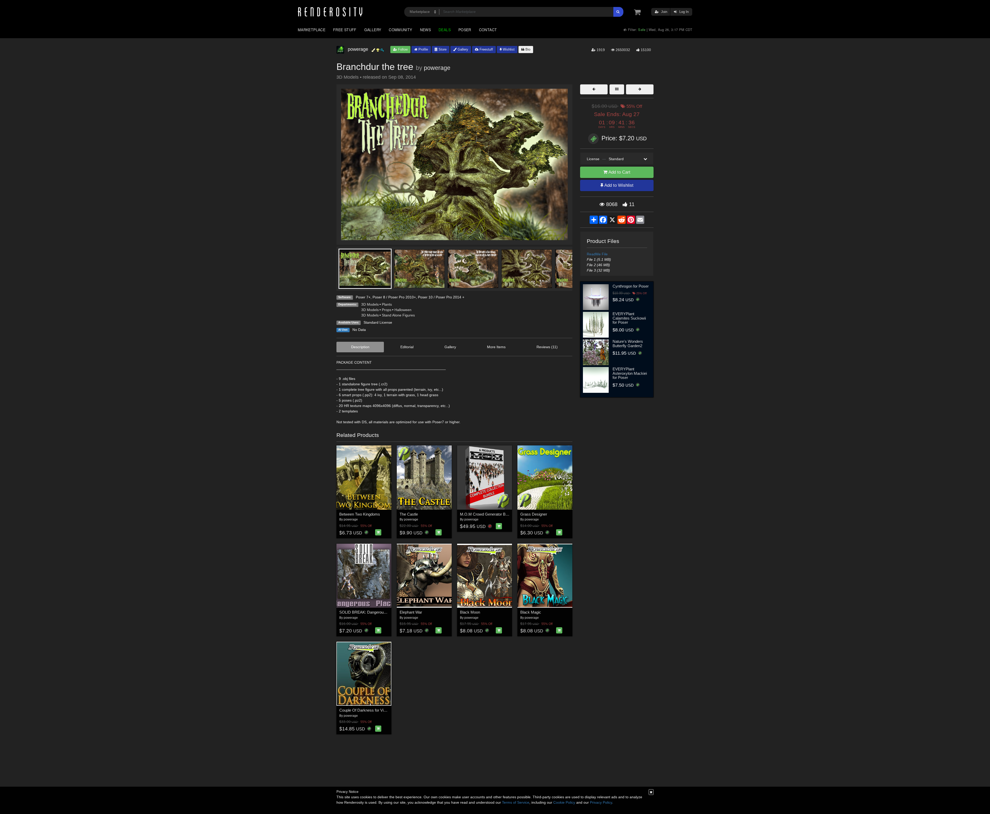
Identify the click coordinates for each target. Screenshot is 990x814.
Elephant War (411, 612)
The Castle (409, 514)
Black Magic (530, 612)
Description (360, 347)
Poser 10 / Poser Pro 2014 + (441, 297)
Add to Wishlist (618, 185)
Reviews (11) (547, 347)
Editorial (407, 347)
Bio (527, 49)
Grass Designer (533, 514)
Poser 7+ (363, 297)
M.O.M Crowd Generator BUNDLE (489, 514)
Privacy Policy (601, 802)
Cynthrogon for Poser (631, 286)
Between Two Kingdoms (359, 514)
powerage (437, 67)
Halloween (402, 310)
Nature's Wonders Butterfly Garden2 (628, 343)
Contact (488, 29)
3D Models (370, 304)
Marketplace (311, 29)
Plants (387, 304)
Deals (445, 29)
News (425, 29)
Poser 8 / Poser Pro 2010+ (394, 297)
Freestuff (485, 49)
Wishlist (508, 49)
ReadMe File (597, 254)
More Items (496, 347)
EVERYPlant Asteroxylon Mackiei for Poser (630, 373)
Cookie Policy (564, 802)
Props (386, 310)
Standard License (378, 322)
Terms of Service (515, 802)
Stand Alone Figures (398, 315)
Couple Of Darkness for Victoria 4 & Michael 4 (378, 710)
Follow (402, 49)
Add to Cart (618, 172)
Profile (422, 49)
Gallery (372, 29)
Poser (464, 29)
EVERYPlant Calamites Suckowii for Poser (629, 318)
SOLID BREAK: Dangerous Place (367, 612)
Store (442, 49)
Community (400, 29)
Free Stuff (345, 29)
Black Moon (470, 612)
